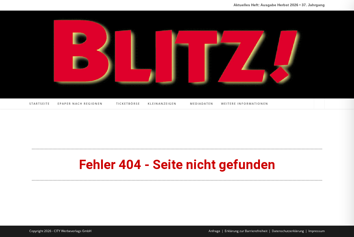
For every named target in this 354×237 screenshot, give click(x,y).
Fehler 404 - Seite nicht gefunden (177, 164)
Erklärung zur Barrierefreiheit (246, 231)
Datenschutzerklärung (288, 231)
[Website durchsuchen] (319, 104)
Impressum (316, 231)
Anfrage (214, 231)
